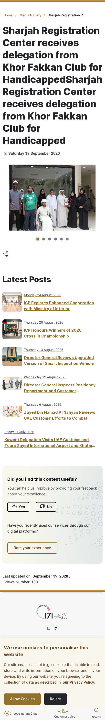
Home (8, 15)
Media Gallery (30, 15)
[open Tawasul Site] (52, 612)
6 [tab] (67, 239)
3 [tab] (49, 239)
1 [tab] (37, 239)
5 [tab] (61, 239)
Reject (55, 699)
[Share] (5, 255)
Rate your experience (32, 547)
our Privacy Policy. (79, 682)
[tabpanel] (52, 198)
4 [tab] (55, 239)
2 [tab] (43, 239)
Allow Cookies (22, 699)
